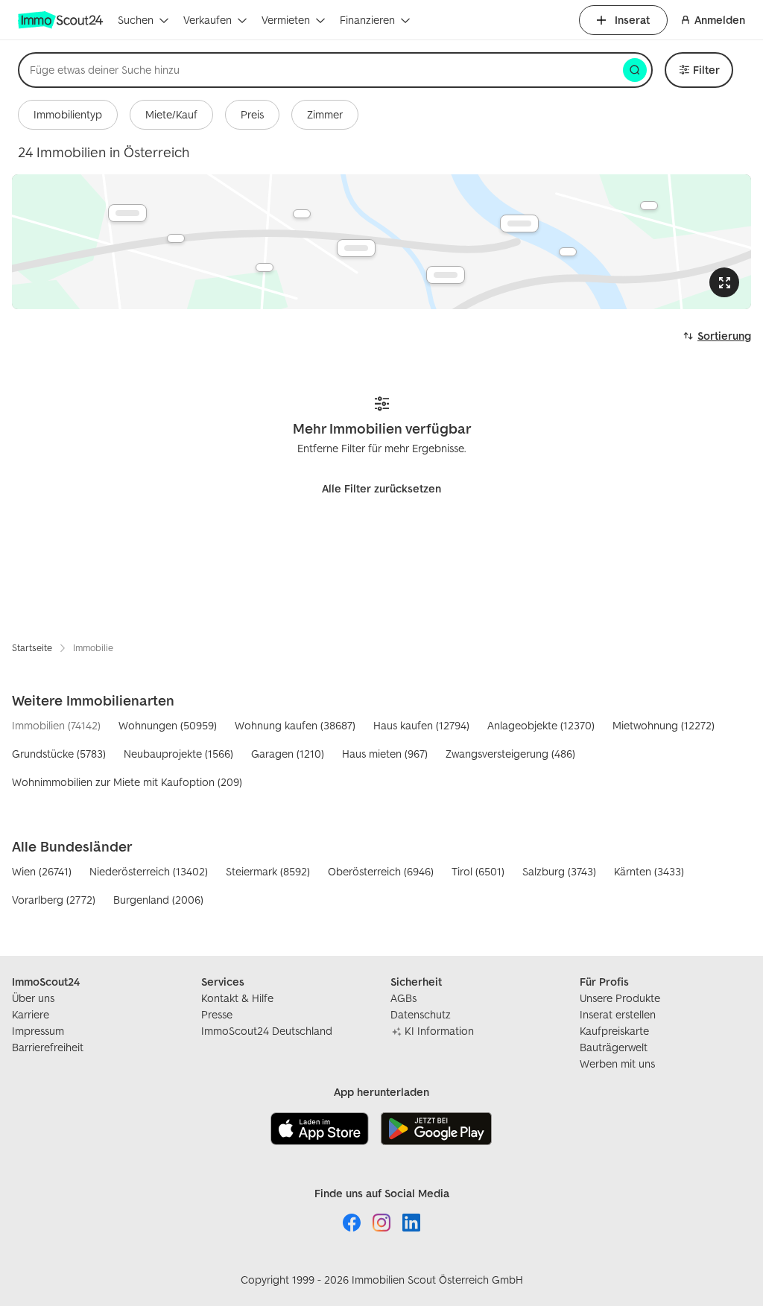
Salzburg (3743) (559, 871)
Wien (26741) (42, 871)
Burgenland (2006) (158, 899)
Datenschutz (420, 1014)
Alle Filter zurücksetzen (381, 488)
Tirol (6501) (478, 871)
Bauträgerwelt (614, 1047)
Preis (252, 114)
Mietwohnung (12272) (663, 725)
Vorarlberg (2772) (53, 899)
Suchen (135, 19)
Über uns (33, 998)
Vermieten (286, 19)
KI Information (439, 1030)
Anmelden (719, 19)
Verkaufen (207, 19)
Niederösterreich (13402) (148, 871)
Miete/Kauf (171, 114)
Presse (216, 1014)
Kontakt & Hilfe (237, 998)
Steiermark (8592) (268, 871)
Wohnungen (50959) (167, 725)
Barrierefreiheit (47, 1047)
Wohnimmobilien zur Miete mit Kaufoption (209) (127, 782)
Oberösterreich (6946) (381, 871)
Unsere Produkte (620, 998)
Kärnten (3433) (649, 871)
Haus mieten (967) (385, 753)
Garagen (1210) (287, 753)
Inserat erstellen (618, 1014)
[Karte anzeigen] (381, 241)
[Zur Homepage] (62, 20)
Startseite (32, 647)
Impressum (38, 1030)
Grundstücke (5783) (59, 753)
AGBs (403, 998)
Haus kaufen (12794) (421, 725)
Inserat (632, 19)
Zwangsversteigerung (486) (510, 753)
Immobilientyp (68, 114)
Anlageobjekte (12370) (541, 725)
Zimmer (325, 114)
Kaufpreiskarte (614, 1030)
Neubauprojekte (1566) (178, 753)
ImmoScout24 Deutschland (266, 1030)
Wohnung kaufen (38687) (295, 725)
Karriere (30, 1014)
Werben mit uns (617, 1063)
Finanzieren (367, 19)
